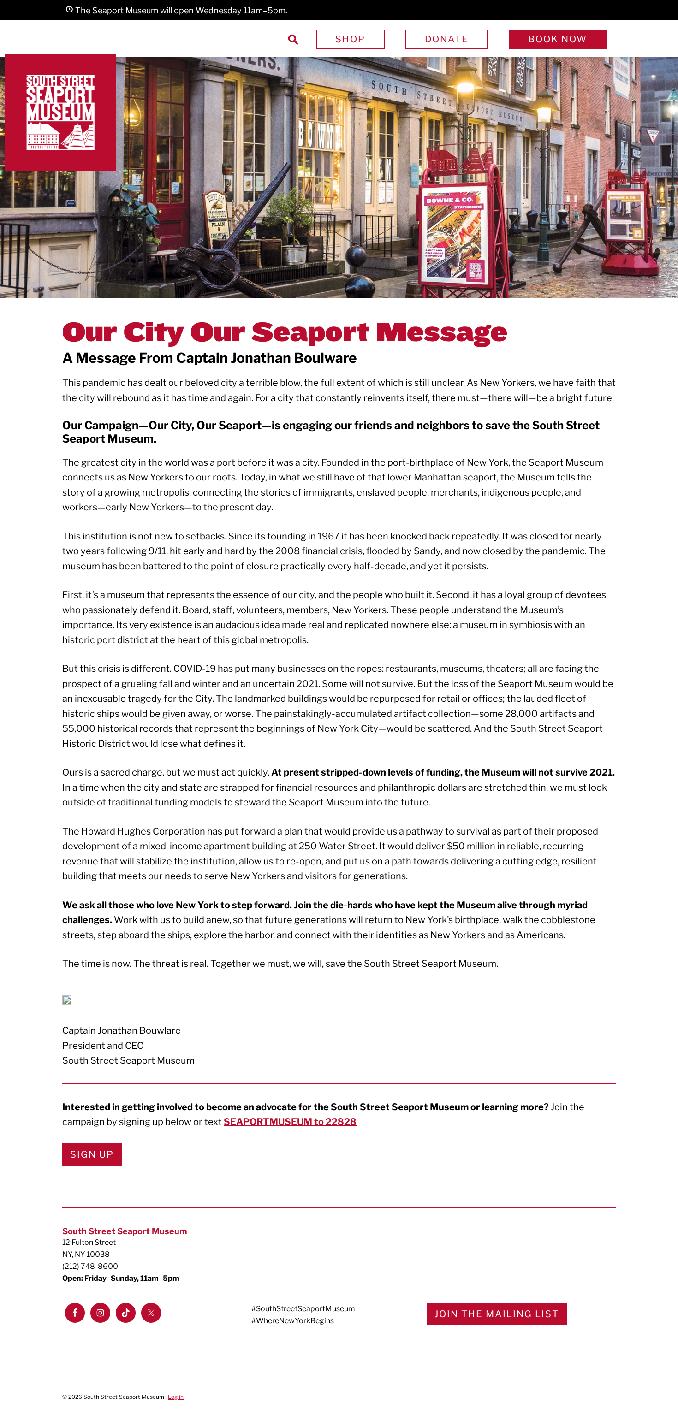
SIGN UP (92, 1154)
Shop (350, 39)
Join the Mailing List (496, 1314)
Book (557, 39)
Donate (447, 39)
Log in (176, 1396)
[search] (293, 39)
